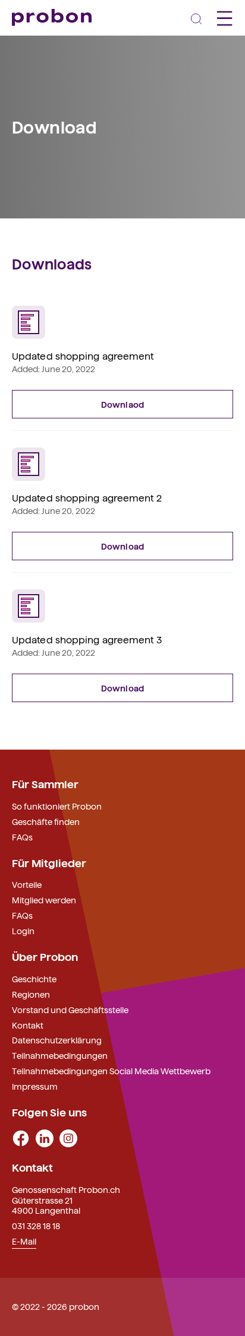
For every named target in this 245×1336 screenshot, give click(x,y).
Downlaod (122, 404)
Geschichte (34, 978)
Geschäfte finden (46, 821)
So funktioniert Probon (57, 806)
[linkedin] (45, 1137)
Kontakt (27, 1025)
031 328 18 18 (36, 1225)
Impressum (35, 1086)
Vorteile (27, 884)
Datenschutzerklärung (57, 1039)
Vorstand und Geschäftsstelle (70, 1009)
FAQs (22, 837)
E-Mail (24, 1241)
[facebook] (21, 1137)
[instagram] (68, 1137)
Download (122, 546)
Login (23, 930)
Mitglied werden (44, 899)
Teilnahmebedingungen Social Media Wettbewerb (111, 1070)
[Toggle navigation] (196, 18)
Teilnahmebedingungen (60, 1055)
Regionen (31, 994)
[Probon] (52, 17)
